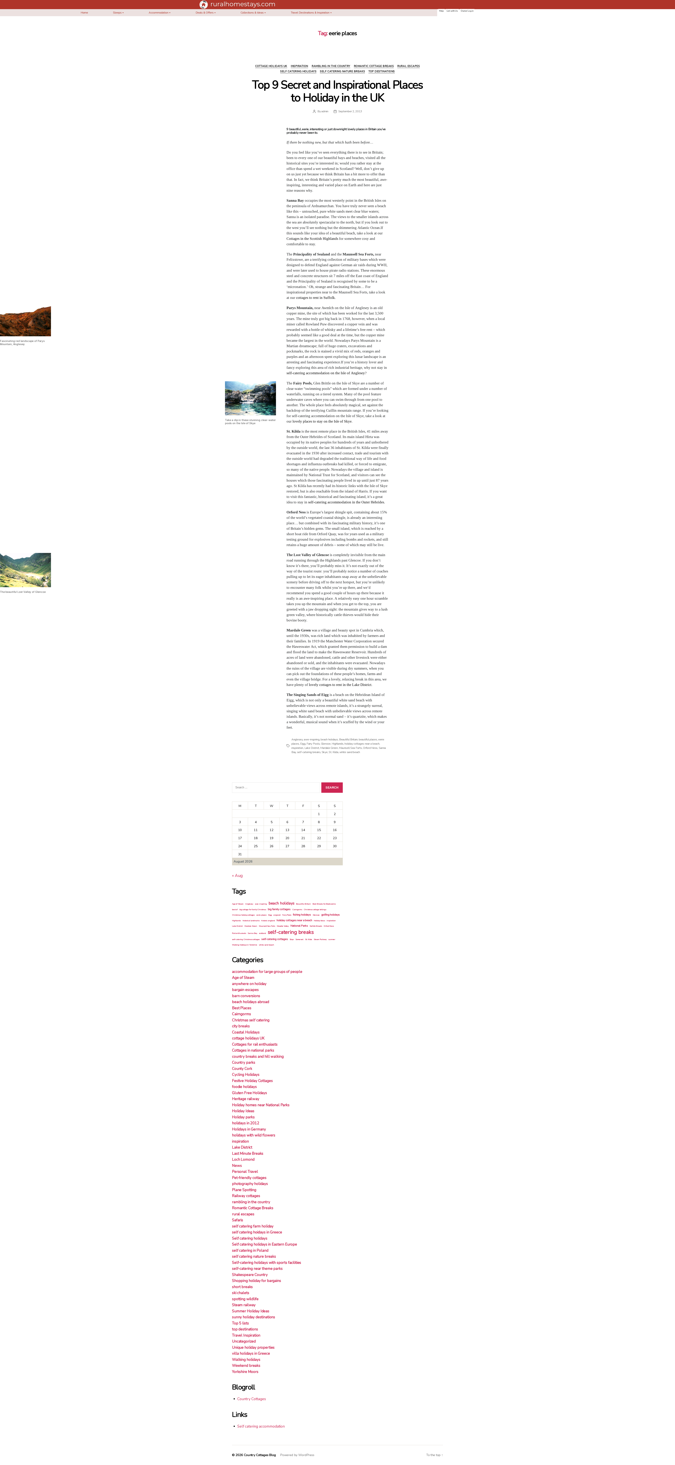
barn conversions (246, 995)
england (277, 915)
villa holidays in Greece (251, 1353)
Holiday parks (243, 1117)
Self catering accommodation (261, 1426)
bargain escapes (245, 989)
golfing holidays (330, 915)
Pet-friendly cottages (249, 1177)
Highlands (337, 744)
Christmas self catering (250, 1020)
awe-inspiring (312, 739)
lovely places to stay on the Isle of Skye (322, 421)
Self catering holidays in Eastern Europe (264, 1244)
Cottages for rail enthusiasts (255, 1044)
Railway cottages (246, 1195)
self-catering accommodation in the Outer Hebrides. (346, 502)
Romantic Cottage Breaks (374, 66)
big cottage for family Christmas (252, 909)
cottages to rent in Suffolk (315, 297)
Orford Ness (370, 748)
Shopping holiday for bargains (256, 1280)
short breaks (242, 1286)
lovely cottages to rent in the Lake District (340, 684)
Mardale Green (329, 748)
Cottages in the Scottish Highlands (312, 238)
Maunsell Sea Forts (350, 748)
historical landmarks (251, 920)
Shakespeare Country (250, 1274)
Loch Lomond (243, 1159)
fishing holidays (302, 915)
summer (331, 939)
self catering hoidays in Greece (257, 1232)
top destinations (381, 71)
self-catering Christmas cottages (246, 939)
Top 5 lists (240, 1323)
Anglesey (297, 739)
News (237, 1165)
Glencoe (326, 744)
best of (235, 909)
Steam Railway (320, 939)
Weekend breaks (246, 1365)
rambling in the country (331, 66)
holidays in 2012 (245, 1123)
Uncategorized (244, 1341)
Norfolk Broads (316, 926)
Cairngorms (297, 909)
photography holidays (250, 1183)
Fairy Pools (313, 744)
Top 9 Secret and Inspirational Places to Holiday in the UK (337, 91)
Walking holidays (246, 1359)
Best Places (241, 1008)
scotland (262, 933)
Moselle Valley (283, 926)
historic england (268, 920)
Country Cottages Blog (260, 1455)
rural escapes (408, 66)
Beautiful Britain (348, 739)
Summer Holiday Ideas (250, 1311)
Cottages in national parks (253, 1050)
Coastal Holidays (246, 1032)
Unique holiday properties (253, 1347)
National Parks (299, 926)
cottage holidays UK (271, 66)
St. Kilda (333, 752)
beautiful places (368, 739)
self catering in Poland (250, 1250)
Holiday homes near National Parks (261, 1105)
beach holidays (329, 739)
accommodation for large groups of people (267, 971)
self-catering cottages (274, 939)
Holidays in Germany (249, 1129)
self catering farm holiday (253, 1226)
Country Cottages (251, 1398)
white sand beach (349, 752)
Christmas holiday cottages (243, 915)
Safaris (237, 1220)
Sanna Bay (252, 933)
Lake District (311, 748)
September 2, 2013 (350, 111)
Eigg (303, 744)
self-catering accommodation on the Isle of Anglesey (326, 373)
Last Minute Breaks (247, 1153)
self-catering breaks (309, 752)
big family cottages (279, 909)
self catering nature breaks (342, 71)
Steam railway (244, 1304)
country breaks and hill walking (258, 1056)
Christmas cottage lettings (315, 909)
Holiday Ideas (319, 920)
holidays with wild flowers (253, 1135)
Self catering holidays (298, 71)
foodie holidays (244, 1086)
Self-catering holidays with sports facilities (266, 1262)
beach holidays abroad (250, 1001)
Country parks (243, 1062)
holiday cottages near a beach (362, 744)
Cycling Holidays (245, 1074)
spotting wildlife (245, 1299)
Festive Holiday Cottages (252, 1080)
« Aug (237, 875)
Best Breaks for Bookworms (324, 904)
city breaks (241, 1026)
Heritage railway (245, 1098)
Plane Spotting (244, 1189)
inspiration (299, 66)
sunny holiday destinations (253, 1317)
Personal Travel (245, 1171)
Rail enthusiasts (239, 933)
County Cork (242, 1068)
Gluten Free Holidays (249, 1092)
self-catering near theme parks (257, 1268)
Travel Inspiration (246, 1335)
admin (324, 111)
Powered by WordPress (297, 1455)
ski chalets (240, 1292)
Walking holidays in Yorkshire (244, 945)
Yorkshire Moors (245, 1371)
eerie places (261, 915)
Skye (325, 752)
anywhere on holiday (249, 983)
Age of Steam (237, 904)
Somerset (299, 939)
